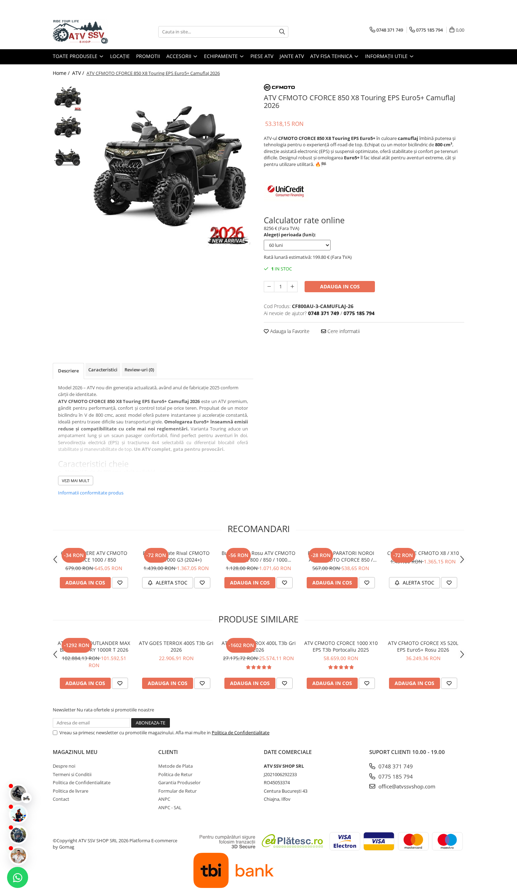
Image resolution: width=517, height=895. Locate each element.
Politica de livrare (70, 791)
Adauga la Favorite (289, 331)
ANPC (164, 799)
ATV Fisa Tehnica (332, 56)
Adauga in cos (340, 286)
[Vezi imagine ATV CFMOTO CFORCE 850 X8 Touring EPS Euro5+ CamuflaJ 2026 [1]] (67, 126)
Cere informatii (343, 331)
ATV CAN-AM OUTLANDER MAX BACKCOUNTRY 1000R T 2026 (94, 646)
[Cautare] (282, 32)
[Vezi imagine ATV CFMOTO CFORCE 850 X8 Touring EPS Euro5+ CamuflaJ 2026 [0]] (67, 96)
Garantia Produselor (179, 782)
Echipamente (221, 56)
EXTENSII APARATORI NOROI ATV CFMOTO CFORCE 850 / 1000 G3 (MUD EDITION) (341, 556)
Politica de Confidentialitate (240, 732)
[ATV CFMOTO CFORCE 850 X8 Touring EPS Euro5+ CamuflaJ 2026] (169, 165)
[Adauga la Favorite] (120, 582)
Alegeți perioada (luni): (290, 234)
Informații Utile (387, 56)
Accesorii (179, 56)
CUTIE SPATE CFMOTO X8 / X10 (423, 553)
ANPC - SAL (169, 807)
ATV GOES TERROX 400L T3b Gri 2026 (259, 646)
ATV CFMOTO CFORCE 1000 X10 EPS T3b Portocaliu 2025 (341, 646)
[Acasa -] (88, 31)
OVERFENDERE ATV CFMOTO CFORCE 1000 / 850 (94, 556)
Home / (62, 73)
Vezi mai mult (75, 480)
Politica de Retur (175, 774)
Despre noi (64, 766)
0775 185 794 (395, 776)
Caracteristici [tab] (102, 369)
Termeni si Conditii (72, 774)
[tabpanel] (169, 165)
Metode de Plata (175, 766)
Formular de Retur (177, 791)
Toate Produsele (76, 56)
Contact (61, 799)
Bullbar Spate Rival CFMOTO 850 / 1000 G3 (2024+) (176, 556)
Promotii (148, 56)
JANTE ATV (292, 56)
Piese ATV (261, 56)
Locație (120, 56)
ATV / (78, 73)
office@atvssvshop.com (406, 786)
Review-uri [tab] (139, 369)
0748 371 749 (395, 766)
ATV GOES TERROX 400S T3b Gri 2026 (176, 646)
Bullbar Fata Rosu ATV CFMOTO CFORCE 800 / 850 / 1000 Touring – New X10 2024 (258, 556)
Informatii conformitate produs (90, 493)
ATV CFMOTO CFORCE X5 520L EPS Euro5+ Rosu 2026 (423, 646)
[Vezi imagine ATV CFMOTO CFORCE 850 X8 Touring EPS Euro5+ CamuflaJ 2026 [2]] (67, 156)
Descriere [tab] (68, 370)
